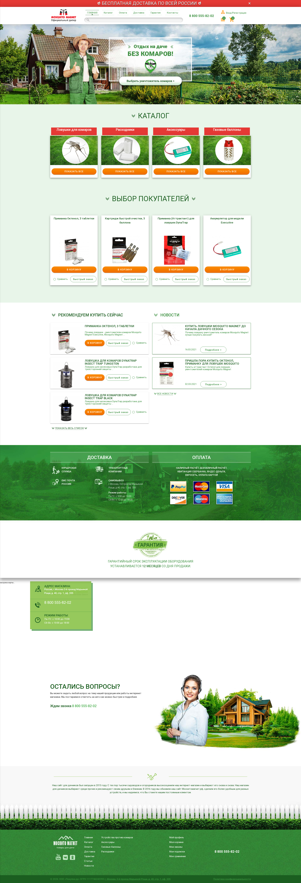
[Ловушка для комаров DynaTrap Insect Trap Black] (66, 422)
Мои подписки (177, 851)
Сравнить (62, 278)
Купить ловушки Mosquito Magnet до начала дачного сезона (215, 327)
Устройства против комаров (117, 837)
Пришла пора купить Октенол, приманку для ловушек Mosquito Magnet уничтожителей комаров (212, 362)
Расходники (125, 130)
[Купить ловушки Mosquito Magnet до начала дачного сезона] (167, 345)
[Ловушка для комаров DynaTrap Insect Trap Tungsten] (66, 387)
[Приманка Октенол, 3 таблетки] (66, 353)
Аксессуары (176, 130)
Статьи (88, 860)
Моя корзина (176, 842)
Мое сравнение (177, 856)
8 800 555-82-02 (201, 16)
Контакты (172, 12)
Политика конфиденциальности (232, 879)
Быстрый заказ (83, 279)
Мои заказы (175, 846)
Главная (92, 12)
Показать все (73, 171)
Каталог (108, 12)
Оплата (123, 12)
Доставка (138, 12)
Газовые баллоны (227, 130)
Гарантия (155, 12)
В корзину (74, 269)
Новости (89, 865)
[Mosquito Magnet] (63, 21)
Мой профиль (176, 837)
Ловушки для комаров (74, 130)
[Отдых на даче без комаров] (150, 103)
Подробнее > (213, 349)
